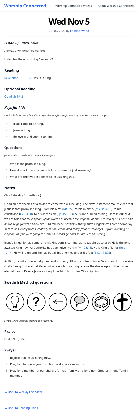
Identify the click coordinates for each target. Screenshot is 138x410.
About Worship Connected (116, 6)
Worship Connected (25, 6)
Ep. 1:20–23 (65, 214)
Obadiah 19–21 (14, 96)
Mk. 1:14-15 (103, 209)
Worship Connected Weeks (73, 6)
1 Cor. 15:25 (102, 253)
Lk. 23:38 (26, 214)
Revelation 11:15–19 (17, 78)
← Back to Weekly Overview (23, 392)
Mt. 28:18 (85, 248)
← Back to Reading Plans (21, 408)
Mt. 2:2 (67, 209)
